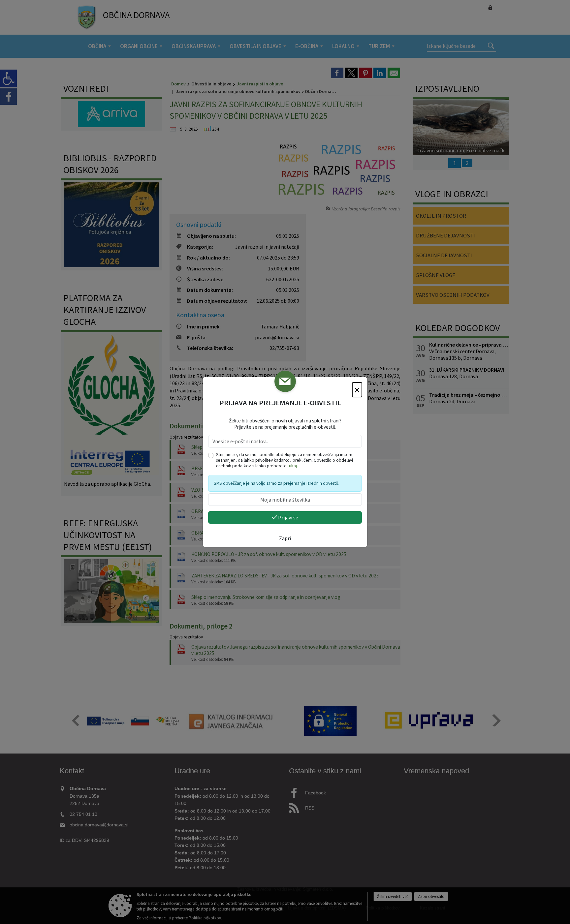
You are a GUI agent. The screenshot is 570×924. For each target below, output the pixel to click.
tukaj (292, 466)
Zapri (285, 538)
